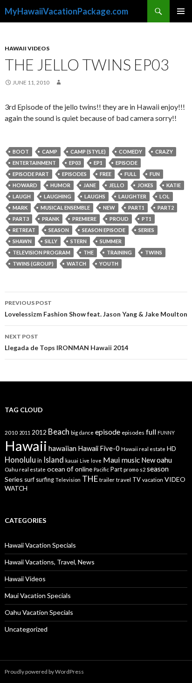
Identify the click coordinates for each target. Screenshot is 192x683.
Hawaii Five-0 (99, 448)
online (83, 469)
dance (86, 433)
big (74, 433)
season (58, 230)
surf (29, 479)
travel (123, 479)
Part (116, 469)
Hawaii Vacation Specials (40, 545)
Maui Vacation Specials (38, 595)
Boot (21, 151)
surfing (45, 479)
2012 (39, 432)
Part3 (21, 219)
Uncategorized (26, 629)
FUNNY (166, 433)
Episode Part (31, 174)
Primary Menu (181, 11)
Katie (173, 185)
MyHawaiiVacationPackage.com (66, 11)
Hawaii (26, 445)
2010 (11, 433)
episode (126, 163)
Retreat (24, 230)
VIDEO (175, 479)
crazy (164, 151)
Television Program (41, 252)
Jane (89, 185)
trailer (107, 479)
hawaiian (62, 448)
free (105, 174)
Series (146, 230)
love (96, 461)
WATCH (76, 264)
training (119, 252)
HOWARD (25, 185)
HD (171, 448)
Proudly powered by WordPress (44, 671)
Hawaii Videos (27, 48)
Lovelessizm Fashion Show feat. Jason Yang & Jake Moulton (96, 308)
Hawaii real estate (143, 449)
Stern (78, 241)
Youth (108, 264)
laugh (22, 196)
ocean (56, 469)
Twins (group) (33, 264)
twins (153, 252)
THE (88, 252)
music (131, 460)
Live (84, 461)
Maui (111, 459)
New (109, 207)
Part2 (166, 207)
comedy (130, 151)
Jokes (145, 185)
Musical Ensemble (65, 207)
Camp (49, 151)
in (39, 460)
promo (130, 469)
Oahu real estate (25, 469)
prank (50, 219)
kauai (71, 461)
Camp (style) (88, 151)
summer (111, 241)
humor (60, 185)
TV (136, 479)
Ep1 (98, 163)
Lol (164, 196)
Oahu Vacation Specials (39, 612)
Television (68, 480)
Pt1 (146, 219)
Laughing (57, 196)
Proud (119, 219)
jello (116, 185)
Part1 (136, 207)
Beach (58, 432)
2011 (24, 433)
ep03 (75, 163)
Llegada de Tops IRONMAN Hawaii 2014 (66, 342)
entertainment (34, 163)
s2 (142, 469)
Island (53, 459)
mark (20, 207)
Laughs (94, 196)
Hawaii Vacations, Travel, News (50, 562)
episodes (74, 174)
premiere (84, 219)
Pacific (101, 469)
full (130, 174)
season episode (103, 230)
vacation (152, 480)
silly (51, 241)
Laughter (132, 196)
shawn (22, 241)
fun (155, 174)
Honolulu (20, 460)
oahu (164, 459)
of (70, 469)
